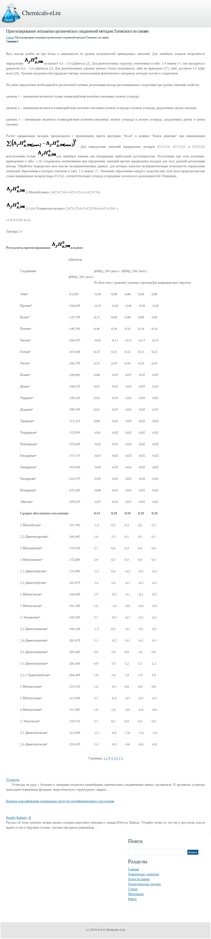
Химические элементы (143, 874)
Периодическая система (144, 884)
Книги (132, 898)
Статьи (9, 37)
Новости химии (138, 879)
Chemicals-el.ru (41, 12)
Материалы (136, 893)
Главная (133, 869)
